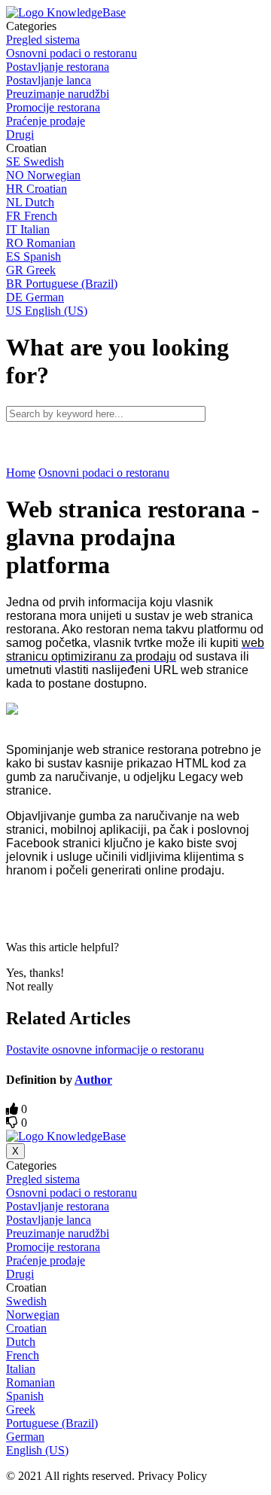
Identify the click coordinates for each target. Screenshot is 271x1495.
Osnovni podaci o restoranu (103, 472)
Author (93, 1079)
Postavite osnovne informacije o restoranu (105, 1049)
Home (20, 472)
